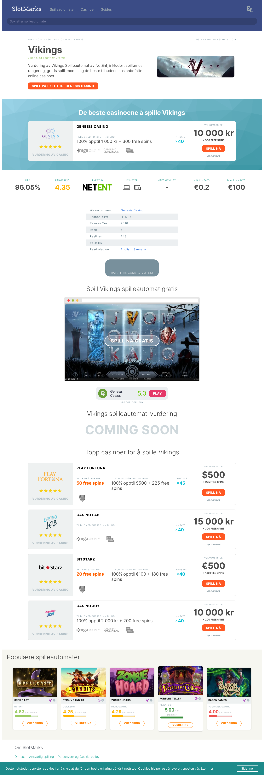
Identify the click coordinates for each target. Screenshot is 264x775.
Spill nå (213, 148)
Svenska (140, 249)
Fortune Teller (170, 698)
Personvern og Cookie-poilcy (79, 757)
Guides (106, 9)
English (126, 249)
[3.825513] (54, 700)
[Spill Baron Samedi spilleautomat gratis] (244, 700)
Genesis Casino (92, 126)
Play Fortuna (91, 468)
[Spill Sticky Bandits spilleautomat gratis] (99, 700)
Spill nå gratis (132, 340)
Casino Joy (88, 606)
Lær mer (207, 768)
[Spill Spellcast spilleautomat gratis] (50, 700)
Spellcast (21, 700)
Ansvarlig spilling (41, 757)
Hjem (31, 39)
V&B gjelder (214, 156)
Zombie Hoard (121, 700)
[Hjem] (26, 9)
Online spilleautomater (54, 39)
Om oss (19, 757)
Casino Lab (88, 515)
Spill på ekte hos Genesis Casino (63, 86)
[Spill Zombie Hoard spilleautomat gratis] (147, 700)
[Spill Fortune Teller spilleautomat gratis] (196, 698)
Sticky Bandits (73, 700)
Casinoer (88, 9)
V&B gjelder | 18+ (132, 402)
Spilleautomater (62, 9)
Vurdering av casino (50, 154)
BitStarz (86, 559)
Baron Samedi (217, 700)
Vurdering (35, 723)
